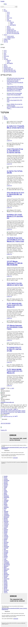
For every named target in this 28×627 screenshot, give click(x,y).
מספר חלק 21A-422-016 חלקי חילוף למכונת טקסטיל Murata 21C (14, 305)
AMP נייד (15, 409)
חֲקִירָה (10, 140)
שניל (8, 19)
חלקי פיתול (9, 18)
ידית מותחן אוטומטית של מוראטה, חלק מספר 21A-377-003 (14, 349)
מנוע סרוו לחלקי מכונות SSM (14, 94)
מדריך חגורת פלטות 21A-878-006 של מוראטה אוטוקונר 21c (15, 127)
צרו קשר (6, 41)
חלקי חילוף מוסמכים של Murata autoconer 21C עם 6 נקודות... (14, 90)
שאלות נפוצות (7, 39)
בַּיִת (4, 9)
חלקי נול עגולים (10, 29)
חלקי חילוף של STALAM (13, 33)
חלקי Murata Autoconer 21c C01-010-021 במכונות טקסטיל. (14, 327)
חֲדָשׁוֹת (5, 34)
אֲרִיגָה (8, 13)
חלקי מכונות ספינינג (11, 30)
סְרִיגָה (8, 12)
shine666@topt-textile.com (7, 402)
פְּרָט (8, 140)
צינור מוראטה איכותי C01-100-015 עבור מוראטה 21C (15, 284)
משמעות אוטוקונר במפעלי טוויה (20, 411)
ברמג (8, 15)
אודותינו (6, 40)
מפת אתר (3, 409)
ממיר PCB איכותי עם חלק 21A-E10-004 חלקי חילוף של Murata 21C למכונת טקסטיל (15, 239)
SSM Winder (6, 413)
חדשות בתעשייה (11, 37)
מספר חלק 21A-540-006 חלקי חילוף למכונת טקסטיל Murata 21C (14, 371)
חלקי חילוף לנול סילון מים (13, 32)
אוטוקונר (9, 20)
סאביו (11, 23)
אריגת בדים (11, 412)
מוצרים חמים (9, 409)
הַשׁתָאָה (9, 27)
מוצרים (5, 11)
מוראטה (12, 22)
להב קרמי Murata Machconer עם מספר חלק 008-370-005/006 (14, 263)
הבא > (12, 388)
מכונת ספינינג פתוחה (13, 410)
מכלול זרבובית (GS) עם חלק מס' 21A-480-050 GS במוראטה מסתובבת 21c (15, 150)
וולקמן (8, 26)
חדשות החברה (10, 36)
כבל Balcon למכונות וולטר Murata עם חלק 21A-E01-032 (15, 216)
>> (10, 388)
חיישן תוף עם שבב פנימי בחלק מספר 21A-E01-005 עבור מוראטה (15, 194)
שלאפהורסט (13, 25)
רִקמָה (8, 16)
